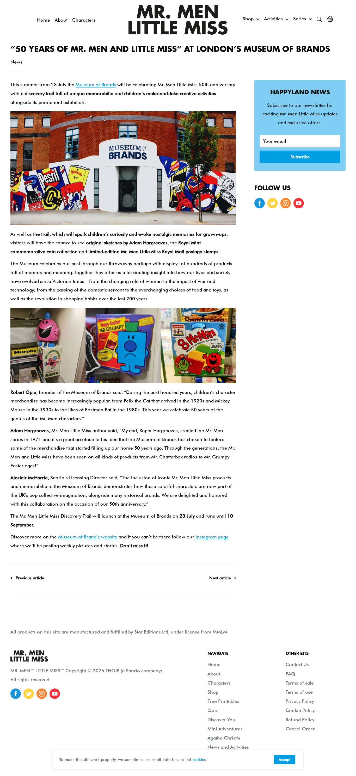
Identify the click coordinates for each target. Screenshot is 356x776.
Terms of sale (300, 683)
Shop (248, 18)
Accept (285, 759)
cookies (199, 759)
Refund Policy (300, 719)
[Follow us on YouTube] (298, 203)
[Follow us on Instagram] (285, 203)
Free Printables (223, 701)
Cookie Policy (300, 710)
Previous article (30, 577)
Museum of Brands (96, 84)
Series (299, 18)
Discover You (221, 719)
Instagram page (212, 536)
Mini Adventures (225, 728)
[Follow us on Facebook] (259, 203)
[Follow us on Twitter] (272, 203)
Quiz (212, 710)
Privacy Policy (300, 701)
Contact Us (297, 664)
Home (43, 20)
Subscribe (300, 156)
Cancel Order (300, 728)
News (16, 62)
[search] (319, 18)
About (61, 20)
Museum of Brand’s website (87, 536)
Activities (273, 18)
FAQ (290, 673)
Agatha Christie (224, 738)
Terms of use (299, 692)
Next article (220, 577)
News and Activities (228, 747)
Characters (83, 20)
